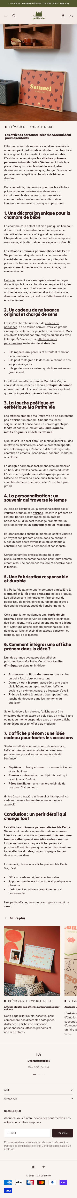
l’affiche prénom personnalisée (24, 750)
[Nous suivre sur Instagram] (33, 1167)
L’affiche (9, 280)
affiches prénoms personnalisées (33, 827)
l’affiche (46, 711)
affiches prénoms (54, 158)
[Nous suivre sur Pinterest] (43, 1167)
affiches (38, 512)
